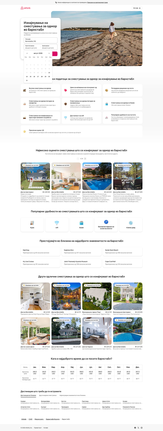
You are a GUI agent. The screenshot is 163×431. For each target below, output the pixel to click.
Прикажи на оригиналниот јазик (97, 2)
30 (49, 76)
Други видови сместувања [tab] (48, 395)
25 (30, 76)
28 (42, 76)
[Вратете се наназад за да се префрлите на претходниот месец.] (27, 53)
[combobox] (40, 41)
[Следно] (85, 158)
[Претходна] (78, 158)
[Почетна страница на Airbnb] (25, 8)
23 (49, 73)
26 (34, 76)
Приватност (38, 428)
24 (27, 76)
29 (45, 76)
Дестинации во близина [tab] (28, 395)
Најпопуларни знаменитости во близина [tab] (72, 395)
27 (38, 76)
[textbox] (32, 48)
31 (26, 80)
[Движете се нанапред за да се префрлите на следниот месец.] (49, 53)
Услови (45, 428)
